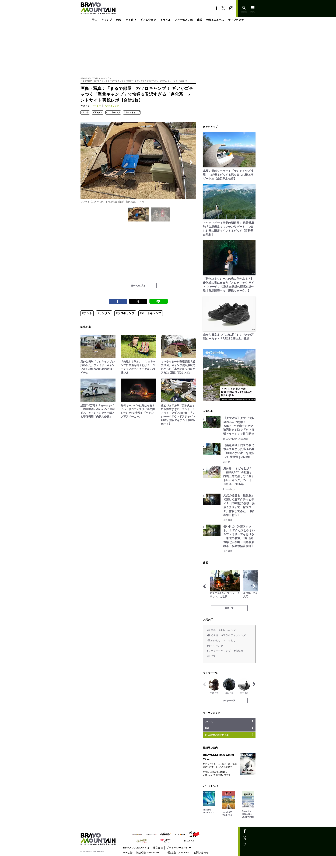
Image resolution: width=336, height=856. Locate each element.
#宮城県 (238, 650)
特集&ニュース (215, 19)
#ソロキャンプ (113, 112)
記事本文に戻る (138, 285)
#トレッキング (227, 630)
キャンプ (107, 19)
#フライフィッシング (234, 635)
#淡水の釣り (214, 640)
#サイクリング (215, 645)
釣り (118, 19)
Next (191, 162)
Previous (85, 162)
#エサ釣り (230, 640)
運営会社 (158, 847)
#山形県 (211, 656)
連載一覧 (229, 608)
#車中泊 (211, 630)
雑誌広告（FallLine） (178, 852)
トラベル (165, 19)
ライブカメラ (236, 19)
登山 (94, 19)
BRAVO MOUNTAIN (89, 78)
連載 (199, 19)
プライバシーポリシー (178, 847)
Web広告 (127, 852)
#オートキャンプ (132, 112)
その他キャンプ (111, 106)
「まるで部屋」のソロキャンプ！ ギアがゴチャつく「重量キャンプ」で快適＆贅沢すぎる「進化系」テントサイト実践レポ (133, 81)
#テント (85, 112)
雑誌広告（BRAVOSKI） (149, 852)
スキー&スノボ (184, 19)
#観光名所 (212, 635)
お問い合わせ (201, 852)
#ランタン (97, 112)
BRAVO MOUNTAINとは (135, 847)
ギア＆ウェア (148, 19)
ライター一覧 (229, 700)
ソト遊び (131, 19)
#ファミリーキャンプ (219, 650)
